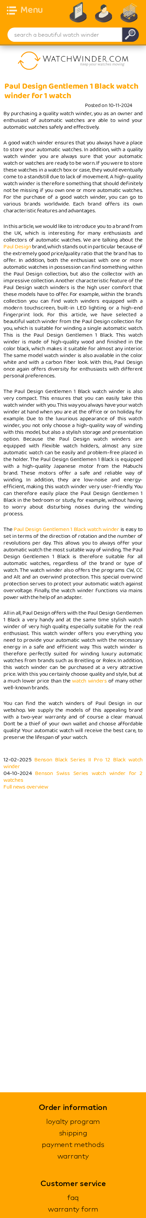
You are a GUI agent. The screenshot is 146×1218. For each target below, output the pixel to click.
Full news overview (25, 787)
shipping (73, 1132)
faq (73, 1197)
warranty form (73, 1208)
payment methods (73, 1144)
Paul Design (17, 246)
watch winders (89, 681)
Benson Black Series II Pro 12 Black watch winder (73, 763)
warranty (73, 1155)
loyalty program (73, 1121)
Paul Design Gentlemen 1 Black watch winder (66, 529)
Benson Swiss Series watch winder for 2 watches (73, 777)
